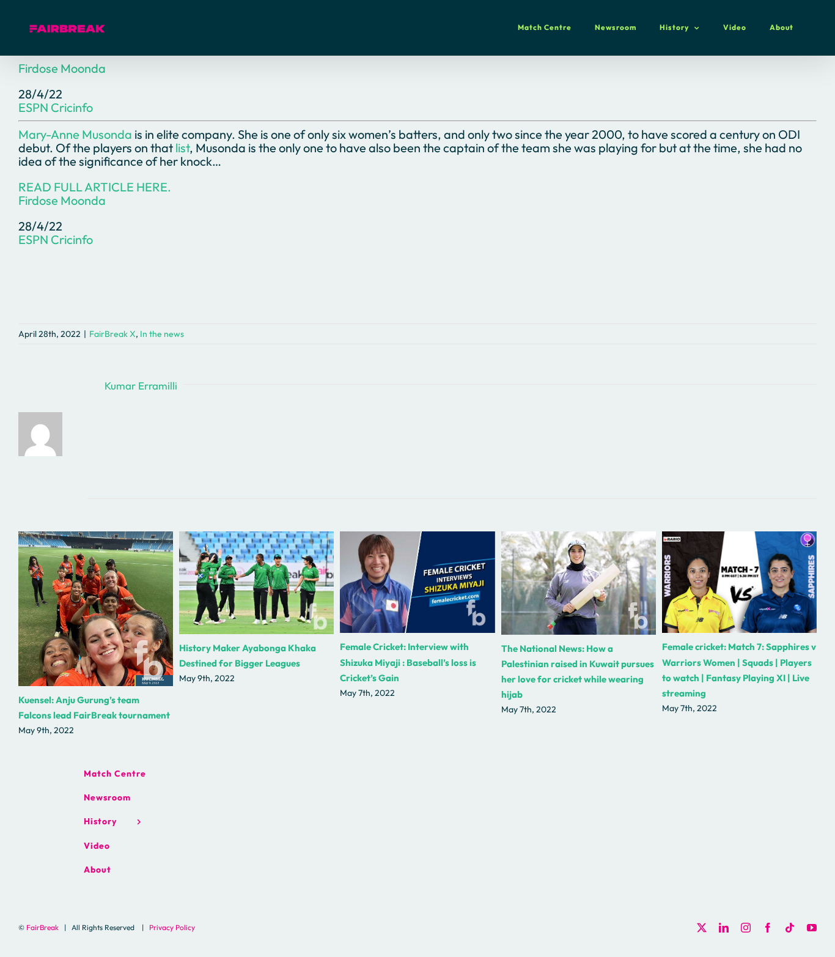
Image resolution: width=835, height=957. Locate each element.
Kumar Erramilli (141, 385)
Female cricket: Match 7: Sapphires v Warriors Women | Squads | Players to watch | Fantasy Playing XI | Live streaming (739, 582)
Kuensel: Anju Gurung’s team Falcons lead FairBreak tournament (95, 609)
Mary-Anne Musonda (75, 134)
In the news (162, 333)
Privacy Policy (172, 927)
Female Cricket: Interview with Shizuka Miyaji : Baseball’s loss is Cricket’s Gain (417, 582)
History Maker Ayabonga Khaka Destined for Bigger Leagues (256, 583)
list (182, 147)
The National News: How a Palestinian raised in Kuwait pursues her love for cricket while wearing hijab (578, 583)
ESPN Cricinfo (55, 107)
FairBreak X (112, 333)
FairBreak (42, 927)
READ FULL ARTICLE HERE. (94, 186)
